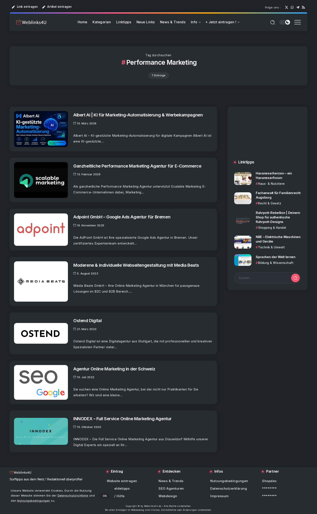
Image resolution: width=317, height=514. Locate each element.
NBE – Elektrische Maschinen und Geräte (278, 239)
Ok (105, 495)
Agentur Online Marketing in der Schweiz (114, 368)
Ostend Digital (87, 320)
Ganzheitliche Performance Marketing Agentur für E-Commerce (137, 166)
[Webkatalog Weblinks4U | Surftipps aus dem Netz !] (31, 22)
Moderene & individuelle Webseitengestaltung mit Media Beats (136, 265)
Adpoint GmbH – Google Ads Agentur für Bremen (121, 216)
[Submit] (295, 278)
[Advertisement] (267, 138)
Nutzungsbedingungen (33, 500)
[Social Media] (286, 7)
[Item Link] (41, 129)
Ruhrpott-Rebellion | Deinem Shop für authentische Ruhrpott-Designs (278, 217)
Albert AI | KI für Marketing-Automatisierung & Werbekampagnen (138, 115)
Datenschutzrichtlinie (73, 495)
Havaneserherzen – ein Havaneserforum (274, 175)
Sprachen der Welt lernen (275, 257)
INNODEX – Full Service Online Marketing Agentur (122, 418)
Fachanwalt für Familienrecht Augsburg (278, 195)
